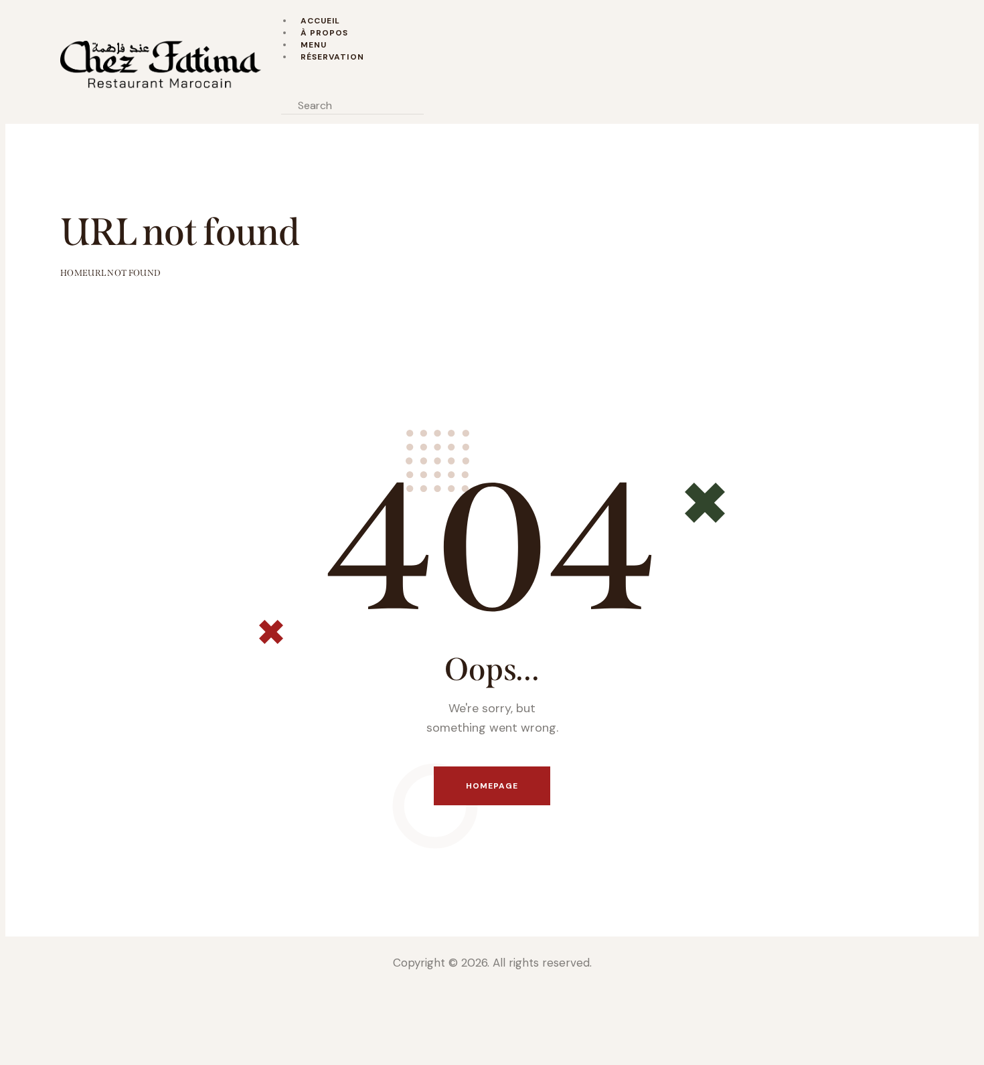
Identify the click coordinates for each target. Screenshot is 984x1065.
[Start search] (440, 105)
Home (74, 273)
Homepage (492, 786)
